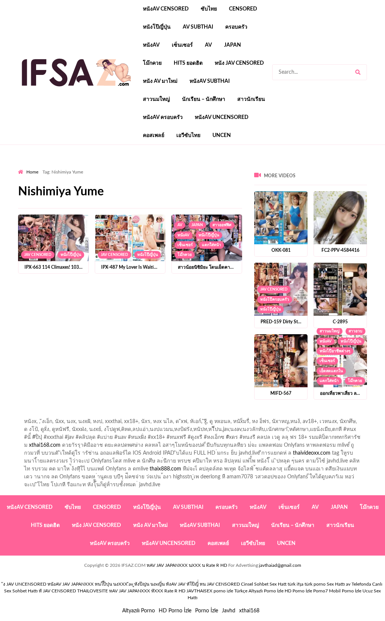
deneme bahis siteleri (265, 198)
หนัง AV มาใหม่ (160, 81)
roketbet (127, 222)
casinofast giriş (69, 222)
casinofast (333, 174)
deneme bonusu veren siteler (111, 198)
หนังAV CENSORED (166, 9)
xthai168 (249, 610)
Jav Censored (38, 255)
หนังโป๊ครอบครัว (274, 299)
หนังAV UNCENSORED (222, 117)
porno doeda (72, 166)
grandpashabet (122, 174)
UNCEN (221, 135)
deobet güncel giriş (264, 182)
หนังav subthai (209, 81)
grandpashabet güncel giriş (176, 174)
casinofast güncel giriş (166, 166)
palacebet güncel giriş (269, 166)
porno (25, 166)
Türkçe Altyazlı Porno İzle (258, 591)
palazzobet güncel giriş (326, 166)
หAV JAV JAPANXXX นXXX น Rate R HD (187, 565)
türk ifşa (295, 584)
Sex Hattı (336, 584)
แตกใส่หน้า (211, 245)
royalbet (46, 190)
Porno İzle (206, 610)
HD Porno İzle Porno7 (306, 591)
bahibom (361, 174)
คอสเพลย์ (153, 135)
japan (232, 45)
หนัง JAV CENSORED (239, 63)
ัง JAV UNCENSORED (24, 584)
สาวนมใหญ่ (156, 99)
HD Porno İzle (175, 610)
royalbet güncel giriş (112, 166)
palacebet (170, 182)
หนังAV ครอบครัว (163, 117)
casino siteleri (310, 198)
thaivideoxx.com (311, 453)
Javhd (228, 610)
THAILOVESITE (92, 591)
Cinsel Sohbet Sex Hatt (263, 584)
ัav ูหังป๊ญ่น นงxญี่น (147, 584)
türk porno (315, 584)
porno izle (44, 166)
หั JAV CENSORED (57, 591)
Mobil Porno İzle (345, 591)
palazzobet (74, 190)
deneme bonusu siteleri (358, 198)
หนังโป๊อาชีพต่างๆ (335, 351)
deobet (158, 190)
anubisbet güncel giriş (74, 174)
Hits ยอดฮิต (188, 63)
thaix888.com (165, 469)
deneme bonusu (113, 206)
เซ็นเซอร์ (182, 45)
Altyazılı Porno (138, 610)
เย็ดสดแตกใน (331, 371)
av (208, 45)
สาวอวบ (355, 331)
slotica (179, 190)
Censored (243, 9)
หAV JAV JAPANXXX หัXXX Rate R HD (147, 591)
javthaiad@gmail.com (280, 565)
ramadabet (59, 198)
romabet (101, 222)
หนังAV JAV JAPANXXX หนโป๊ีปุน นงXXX (87, 584)
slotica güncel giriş (218, 166)
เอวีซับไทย (188, 135)
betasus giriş (235, 214)
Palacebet (304, 174)
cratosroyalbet (368, 214)
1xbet (208, 214)
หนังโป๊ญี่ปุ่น (157, 27)
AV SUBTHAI (198, 27)
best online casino (59, 214)
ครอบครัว (236, 27)
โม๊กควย (152, 63)
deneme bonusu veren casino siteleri (193, 198)
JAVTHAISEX (199, 591)
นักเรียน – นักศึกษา (203, 99)
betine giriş (30, 182)
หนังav (151, 45)
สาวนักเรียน (251, 99)
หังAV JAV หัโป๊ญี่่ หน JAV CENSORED (203, 584)
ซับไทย (209, 9)
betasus (264, 214)
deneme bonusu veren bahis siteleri (294, 206)
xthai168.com (45, 445)
